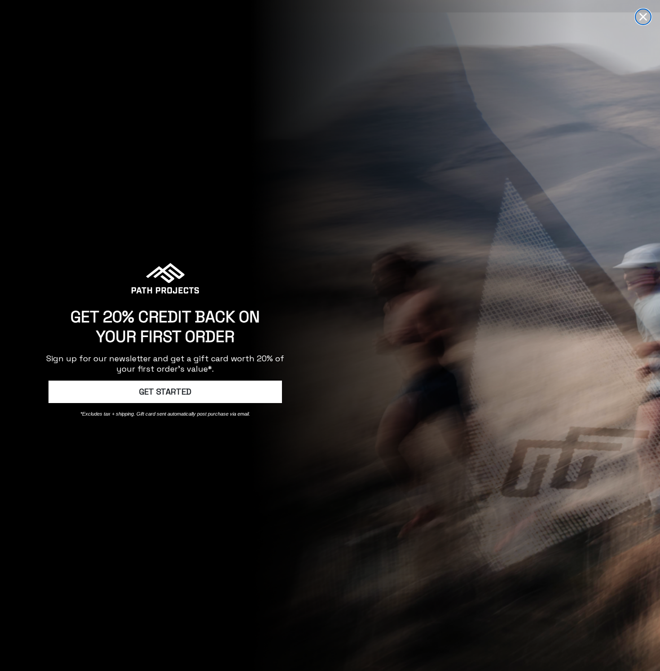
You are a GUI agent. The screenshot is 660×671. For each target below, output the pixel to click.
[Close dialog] (643, 17)
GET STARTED (165, 391)
